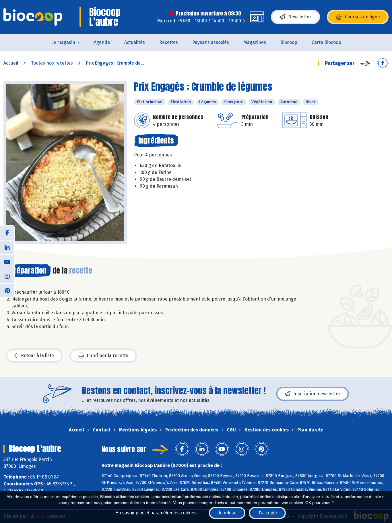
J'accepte (267, 512)
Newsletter (299, 17)
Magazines (254, 42)
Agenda (102, 42)
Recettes (168, 42)
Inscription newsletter (316, 393)
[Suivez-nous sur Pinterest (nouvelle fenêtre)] (7, 290)
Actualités (134, 42)
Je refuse (227, 512)
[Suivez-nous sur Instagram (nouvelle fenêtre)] (7, 276)
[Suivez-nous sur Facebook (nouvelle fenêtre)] (7, 233)
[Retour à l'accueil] (32, 17)
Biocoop (288, 42)
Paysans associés (210, 42)
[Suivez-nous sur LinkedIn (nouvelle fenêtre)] (7, 247)
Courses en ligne (362, 17)
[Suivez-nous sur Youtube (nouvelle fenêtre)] (7, 261)
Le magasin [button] (63, 42)
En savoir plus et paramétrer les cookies (156, 512)
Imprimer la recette (107, 355)
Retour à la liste (37, 355)
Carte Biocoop (326, 42)
